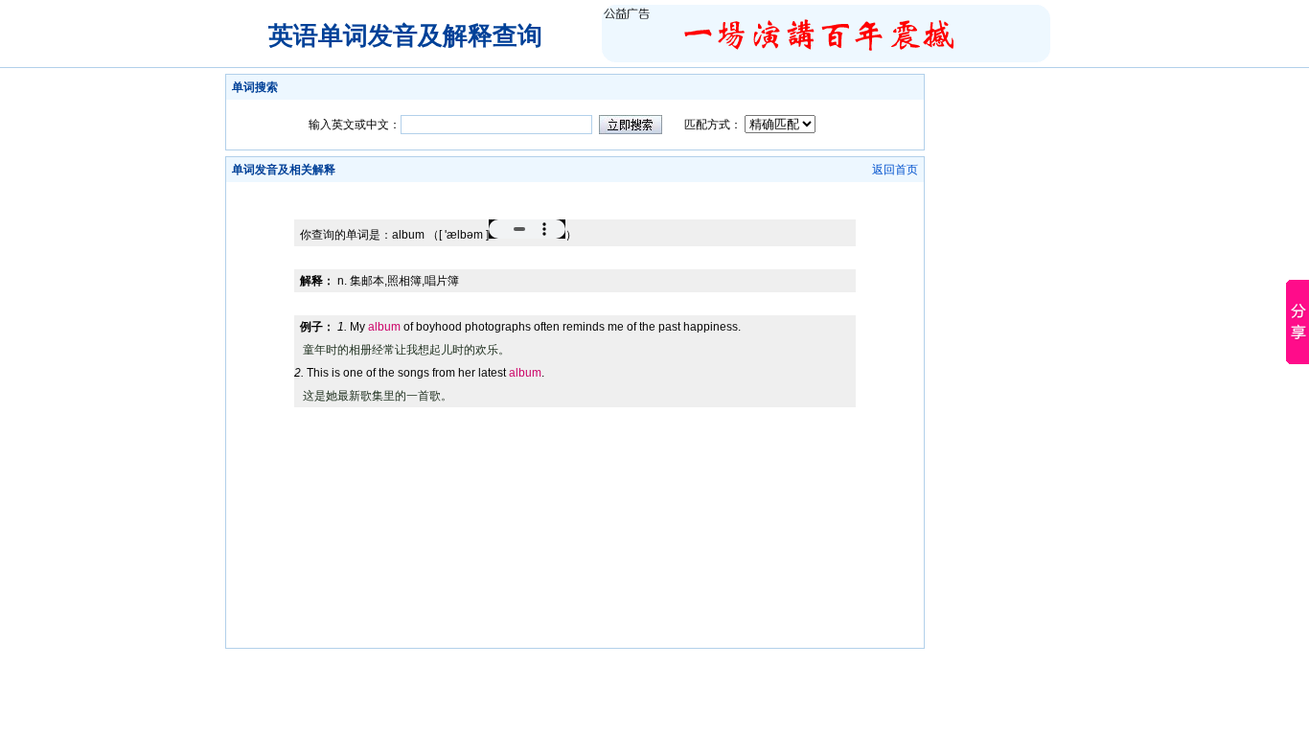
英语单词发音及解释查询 (405, 35)
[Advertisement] (575, 189)
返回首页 (895, 169)
